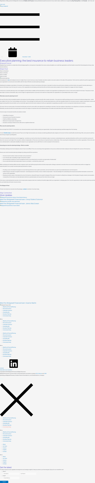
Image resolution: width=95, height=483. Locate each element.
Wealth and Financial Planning (9, 306)
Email (4, 475)
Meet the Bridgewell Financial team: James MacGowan (19, 203)
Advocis (40, 373)
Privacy (1, 378)
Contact (4, 451)
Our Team (5, 446)
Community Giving (7, 315)
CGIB (45, 373)
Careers (4, 447)
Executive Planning (7, 314)
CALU (37, 373)
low (9, 80)
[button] (2, 4)
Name (4, 471)
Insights (4, 449)
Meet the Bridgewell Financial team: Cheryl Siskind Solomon (21, 199)
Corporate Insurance (7, 310)
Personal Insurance (7, 308)
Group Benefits (6, 312)
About (4, 444)
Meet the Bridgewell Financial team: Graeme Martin (18, 303)
